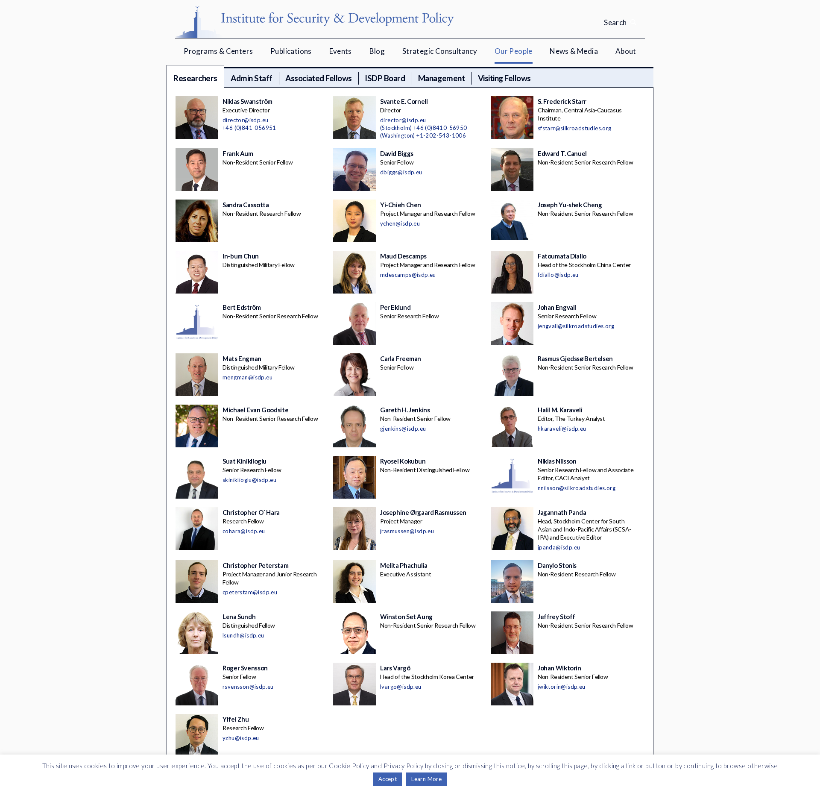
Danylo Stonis (557, 565)
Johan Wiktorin (559, 668)
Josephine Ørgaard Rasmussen (423, 512)
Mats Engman (242, 358)
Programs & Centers (218, 51)
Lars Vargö (395, 668)
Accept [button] (387, 778)
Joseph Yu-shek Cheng (570, 205)
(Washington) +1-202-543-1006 (423, 135)
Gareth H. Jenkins (405, 410)
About (625, 51)
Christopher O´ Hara (251, 512)
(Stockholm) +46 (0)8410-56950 (423, 127)
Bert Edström (242, 307)
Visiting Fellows (504, 78)
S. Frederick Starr (562, 101)
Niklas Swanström (247, 101)
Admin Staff (251, 78)
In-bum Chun (241, 256)
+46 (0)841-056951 (249, 127)
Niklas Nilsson (557, 461)
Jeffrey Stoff (556, 616)
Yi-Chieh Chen (400, 205)
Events (340, 51)
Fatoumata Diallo (562, 256)
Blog (377, 51)
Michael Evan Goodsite (255, 410)
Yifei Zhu (236, 719)
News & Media (574, 51)
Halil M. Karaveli (560, 410)
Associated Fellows (318, 78)
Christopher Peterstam (255, 565)
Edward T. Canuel (562, 153)
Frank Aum (238, 153)
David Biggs (396, 153)
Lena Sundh (239, 616)
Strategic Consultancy (439, 51)
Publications (291, 51)
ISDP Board (385, 78)
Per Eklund (395, 307)
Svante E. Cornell (404, 101)
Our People (514, 51)
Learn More (426, 778)
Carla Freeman (400, 358)
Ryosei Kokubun (403, 461)
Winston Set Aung (406, 616)
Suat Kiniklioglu (244, 461)
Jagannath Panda (562, 512)
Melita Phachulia (404, 565)
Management (441, 78)
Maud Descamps (403, 256)
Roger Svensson (245, 668)
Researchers (195, 78)
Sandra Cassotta (246, 205)
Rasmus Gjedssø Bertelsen (575, 358)
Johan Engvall (557, 307)
